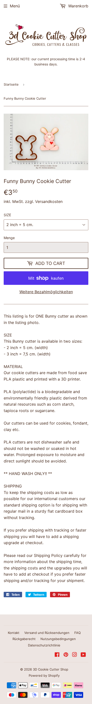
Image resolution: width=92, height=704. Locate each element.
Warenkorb (77, 5)
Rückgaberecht (24, 639)
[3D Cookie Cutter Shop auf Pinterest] (65, 655)
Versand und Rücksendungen (46, 633)
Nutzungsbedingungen (58, 639)
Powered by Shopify (44, 675)
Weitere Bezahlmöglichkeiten (46, 291)
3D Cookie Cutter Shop (50, 669)
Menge (9, 238)
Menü (15, 5)
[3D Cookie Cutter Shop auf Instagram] (74, 655)
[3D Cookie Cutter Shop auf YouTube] (83, 655)
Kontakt (13, 633)
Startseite (11, 84)
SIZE (7, 215)
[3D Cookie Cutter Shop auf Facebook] (57, 655)
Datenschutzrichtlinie (44, 645)
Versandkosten (49, 201)
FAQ (77, 633)
